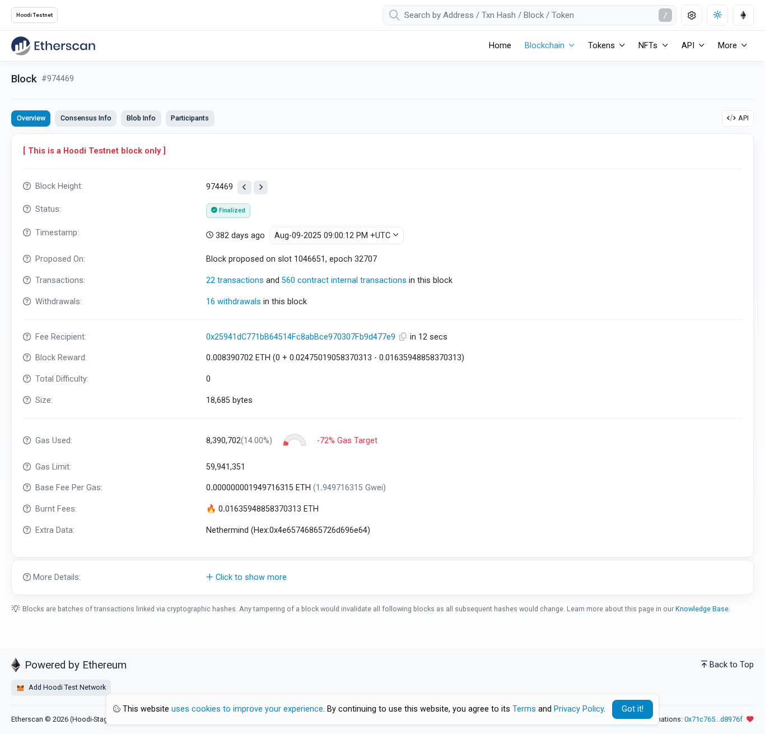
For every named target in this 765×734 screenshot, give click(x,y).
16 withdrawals (233, 301)
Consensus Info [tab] (85, 118)
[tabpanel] (382, 364)
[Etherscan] (53, 46)
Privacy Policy (579, 709)
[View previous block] (244, 187)
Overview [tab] (31, 118)
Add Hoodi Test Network (66, 687)
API (743, 118)
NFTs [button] (647, 45)
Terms (524, 709)
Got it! (632, 709)
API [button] (688, 45)
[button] (382, 578)
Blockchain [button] (545, 45)
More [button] (727, 45)
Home (500, 45)
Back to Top (732, 665)
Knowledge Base (702, 609)
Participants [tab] (190, 118)
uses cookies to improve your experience (247, 709)
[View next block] (261, 187)
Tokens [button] (601, 45)
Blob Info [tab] (141, 118)
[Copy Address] (404, 337)
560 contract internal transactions (344, 280)
